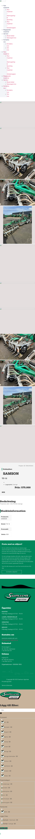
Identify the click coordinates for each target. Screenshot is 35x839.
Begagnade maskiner (7, 31)
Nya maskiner (6, 6)
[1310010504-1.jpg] (17, 102)
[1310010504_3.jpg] (17, 205)
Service (5, 34)
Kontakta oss (6, 41)
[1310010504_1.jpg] (17, 128)
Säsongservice (11, 38)
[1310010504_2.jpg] (17, 178)
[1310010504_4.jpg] (17, 243)
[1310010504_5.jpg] (17, 245)
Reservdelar (10, 36)
